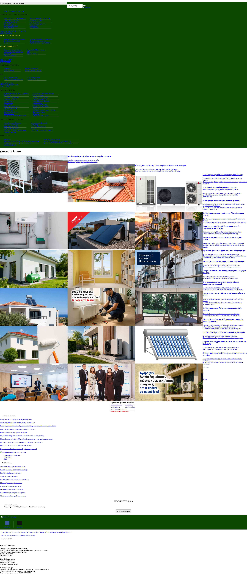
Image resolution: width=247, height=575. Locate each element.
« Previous (206, 367)
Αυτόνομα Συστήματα (40, 105)
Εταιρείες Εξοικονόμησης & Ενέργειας (14, 452)
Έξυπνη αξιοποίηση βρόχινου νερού (11, 483)
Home (3, 532)
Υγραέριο (36, 114)
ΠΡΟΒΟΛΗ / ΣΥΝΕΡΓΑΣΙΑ (9, 85)
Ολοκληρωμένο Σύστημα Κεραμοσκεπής (13, 496)
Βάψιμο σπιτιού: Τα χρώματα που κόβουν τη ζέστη (16, 419)
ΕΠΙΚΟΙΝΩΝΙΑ (5, 86)
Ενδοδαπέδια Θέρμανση (40, 106)
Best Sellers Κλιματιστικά (12, 41)
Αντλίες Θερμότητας (10, 99)
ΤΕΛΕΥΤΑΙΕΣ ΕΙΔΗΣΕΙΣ (12, 455)
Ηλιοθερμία (7, 105)
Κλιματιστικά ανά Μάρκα (38, 41)
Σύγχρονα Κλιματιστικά (11, 97)
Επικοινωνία (24, 532)
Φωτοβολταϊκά (8, 95)
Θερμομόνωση (8, 101)
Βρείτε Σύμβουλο (32, 53)
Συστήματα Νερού (39, 112)
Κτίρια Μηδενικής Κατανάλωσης (40, 18)
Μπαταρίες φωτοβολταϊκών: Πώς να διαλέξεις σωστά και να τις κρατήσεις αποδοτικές (26, 439)
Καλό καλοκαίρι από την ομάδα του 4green (13, 432)
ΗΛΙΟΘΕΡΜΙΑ (5, 62)
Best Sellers (7, 53)
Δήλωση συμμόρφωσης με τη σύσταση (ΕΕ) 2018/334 (18, 535)
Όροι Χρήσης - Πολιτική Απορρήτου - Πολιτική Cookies (53, 532)
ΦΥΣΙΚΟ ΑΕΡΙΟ (5, 61)
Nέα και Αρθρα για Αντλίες (12, 50)
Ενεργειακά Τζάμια (36, 20)
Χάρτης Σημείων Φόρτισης (33, 70)
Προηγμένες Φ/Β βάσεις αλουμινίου (11, 489)
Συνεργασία (15, 532)
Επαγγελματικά (9, 70)
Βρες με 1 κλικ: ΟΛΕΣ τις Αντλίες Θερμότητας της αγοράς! (18, 449)
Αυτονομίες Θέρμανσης (11, 20)
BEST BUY (7, 457)
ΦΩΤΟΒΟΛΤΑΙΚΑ (6, 33)
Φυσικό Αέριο (8, 103)
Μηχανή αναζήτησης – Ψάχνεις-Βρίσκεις (16, 94)
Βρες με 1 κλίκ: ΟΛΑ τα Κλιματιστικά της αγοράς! (15, 445)
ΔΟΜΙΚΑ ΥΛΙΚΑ (115, 407)
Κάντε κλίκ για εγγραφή (123, 511)
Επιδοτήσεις (33, 26)
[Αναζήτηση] (84, 5)
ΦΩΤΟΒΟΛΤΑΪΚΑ (130, 407)
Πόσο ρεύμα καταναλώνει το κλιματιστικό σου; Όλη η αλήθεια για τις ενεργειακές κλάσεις (28, 426)
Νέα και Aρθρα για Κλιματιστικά (14, 39)
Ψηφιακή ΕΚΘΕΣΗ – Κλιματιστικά (41, 39)
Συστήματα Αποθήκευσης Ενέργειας (44, 110)
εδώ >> (120, 411)
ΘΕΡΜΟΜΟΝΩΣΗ (6, 59)
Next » (205, 379)
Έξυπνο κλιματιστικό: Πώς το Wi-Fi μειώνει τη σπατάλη (17, 429)
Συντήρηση (36, 108)
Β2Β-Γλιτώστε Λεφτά (11, 78)
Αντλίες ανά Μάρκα (10, 55)
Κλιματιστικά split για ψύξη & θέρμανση (12, 492)
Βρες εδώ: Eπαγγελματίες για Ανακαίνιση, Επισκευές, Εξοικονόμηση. (21, 442)
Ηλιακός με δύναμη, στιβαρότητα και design (13, 470)
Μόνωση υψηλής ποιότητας (8, 476)
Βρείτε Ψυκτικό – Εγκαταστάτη (40, 43)
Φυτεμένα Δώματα (10, 132)
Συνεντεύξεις (34, 27)
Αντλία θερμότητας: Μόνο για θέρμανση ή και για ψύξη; (17, 422)
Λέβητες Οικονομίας (10, 22)
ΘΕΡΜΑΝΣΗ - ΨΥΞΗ (116, 405)
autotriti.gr (7, 139)
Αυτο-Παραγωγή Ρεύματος (41, 101)
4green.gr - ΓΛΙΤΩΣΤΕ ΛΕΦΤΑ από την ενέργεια (59, 143)
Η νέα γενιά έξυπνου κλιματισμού (10, 486)
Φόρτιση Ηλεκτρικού (31, 68)
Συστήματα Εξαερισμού (40, 97)
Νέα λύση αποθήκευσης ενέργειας (10, 473)
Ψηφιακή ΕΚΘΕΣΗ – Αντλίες (36, 50)
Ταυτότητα (32, 532)
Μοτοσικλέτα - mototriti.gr (52, 139)
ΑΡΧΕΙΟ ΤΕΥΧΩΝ (6, 83)
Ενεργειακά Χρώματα (11, 26)
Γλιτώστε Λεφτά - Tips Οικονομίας (15, 18)
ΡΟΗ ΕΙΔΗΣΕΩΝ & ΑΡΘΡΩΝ (14, 11)
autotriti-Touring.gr (10, 145)
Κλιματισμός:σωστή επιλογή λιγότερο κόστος (14, 479)
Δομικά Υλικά (8, 24)
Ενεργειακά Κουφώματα (37, 24)
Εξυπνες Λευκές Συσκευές (39, 123)
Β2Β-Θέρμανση (32, 79)
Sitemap (8, 532)
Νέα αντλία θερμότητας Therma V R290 (12, 466)
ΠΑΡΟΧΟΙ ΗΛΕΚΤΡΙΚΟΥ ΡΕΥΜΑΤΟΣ (13, 31)
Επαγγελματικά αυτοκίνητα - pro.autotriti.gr (17, 143)
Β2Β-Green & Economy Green (13, 79)
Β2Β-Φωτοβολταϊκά (33, 78)
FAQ (5, 43)
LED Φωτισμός (9, 27)
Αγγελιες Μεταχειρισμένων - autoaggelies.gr (57, 141)
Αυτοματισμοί (34, 22)
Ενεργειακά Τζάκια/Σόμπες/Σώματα (15, 115)
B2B (5, 459)
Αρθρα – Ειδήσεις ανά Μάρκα (13, 52)
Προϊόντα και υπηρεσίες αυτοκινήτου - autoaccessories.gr (21, 141)
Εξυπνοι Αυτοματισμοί (40, 99)
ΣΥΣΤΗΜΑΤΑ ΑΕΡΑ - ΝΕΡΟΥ (118, 409)
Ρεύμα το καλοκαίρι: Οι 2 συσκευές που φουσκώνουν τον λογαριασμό (22, 436)
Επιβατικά (7, 68)
